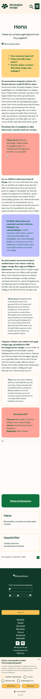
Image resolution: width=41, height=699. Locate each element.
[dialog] (20, 678)
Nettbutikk (20, 638)
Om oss (21, 632)
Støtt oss (21, 612)
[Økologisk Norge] (20, 575)
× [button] (38, 659)
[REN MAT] (20, 591)
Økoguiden (20, 628)
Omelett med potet (11, 543)
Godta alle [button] (11, 686)
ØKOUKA (20, 619)
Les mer (20, 695)
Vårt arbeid (20, 625)
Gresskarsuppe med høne (14, 545)
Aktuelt (20, 622)
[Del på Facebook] (38, 557)
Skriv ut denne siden (12, 43)
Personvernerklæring (8, 672)
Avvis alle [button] (30, 686)
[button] (20, 691)
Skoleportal (20, 635)
